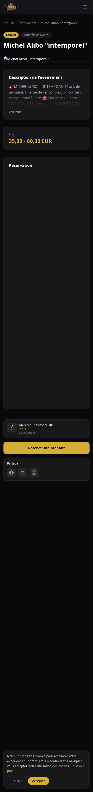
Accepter (38, 781)
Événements (27, 23)
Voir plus (15, 112)
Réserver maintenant (46, 448)
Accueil (8, 23)
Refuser (16, 781)
